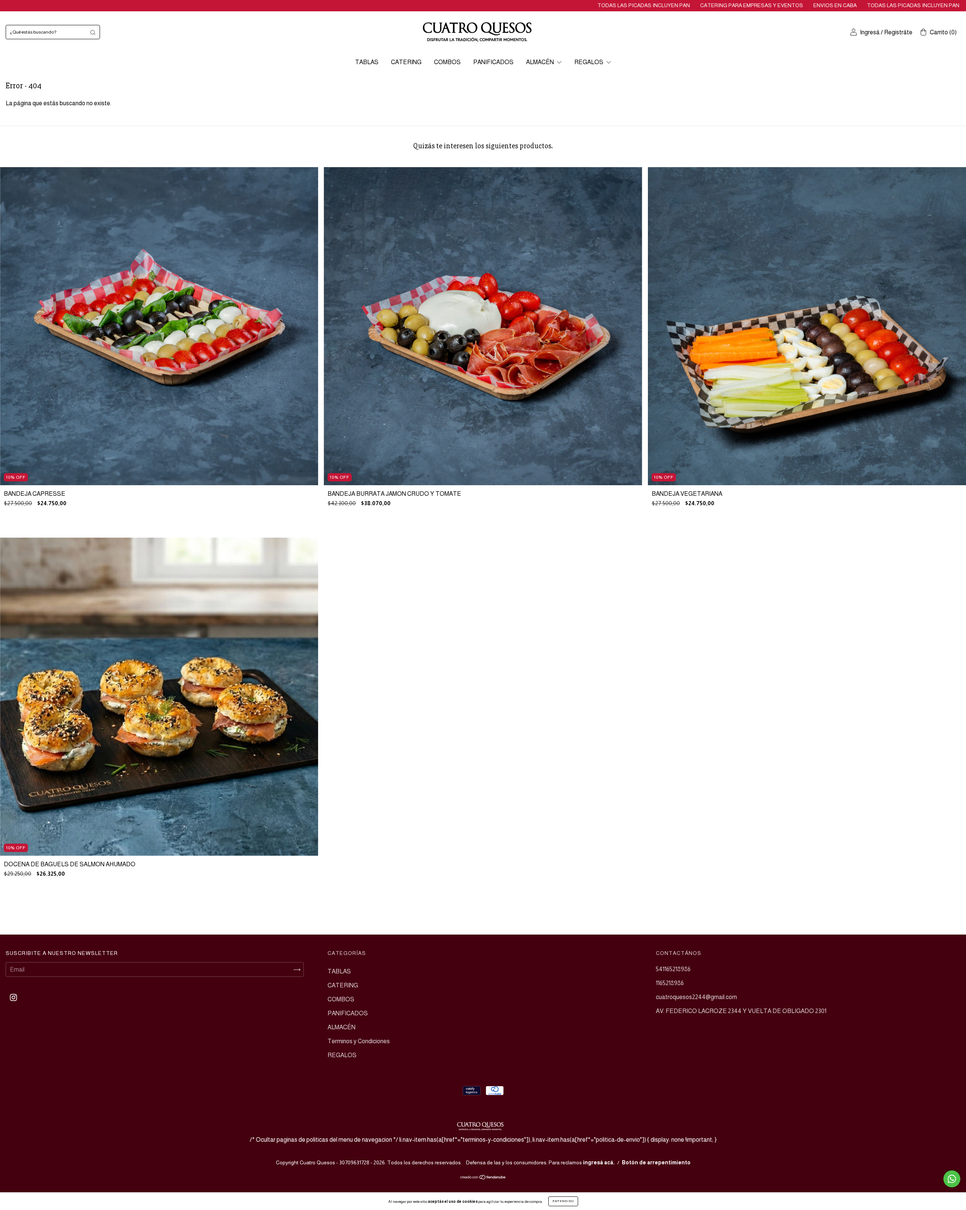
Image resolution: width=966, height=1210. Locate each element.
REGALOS (589, 62)
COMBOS (447, 62)
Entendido (563, 1201)
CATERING (406, 62)
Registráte (898, 32)
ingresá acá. (599, 1162)
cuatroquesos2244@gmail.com (696, 997)
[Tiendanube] (483, 1178)
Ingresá (870, 32)
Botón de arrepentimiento (656, 1162)
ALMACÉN (540, 62)
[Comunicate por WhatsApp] (951, 1178)
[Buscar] (92, 32)
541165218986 (673, 969)
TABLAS (366, 62)
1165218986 (670, 983)
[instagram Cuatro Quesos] (13, 998)
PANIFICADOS (493, 62)
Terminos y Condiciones (359, 1041)
